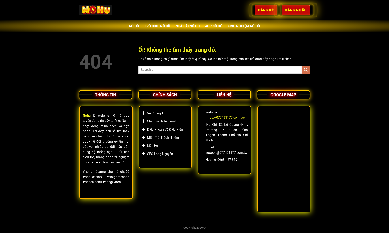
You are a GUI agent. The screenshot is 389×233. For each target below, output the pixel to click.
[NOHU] (95, 10)
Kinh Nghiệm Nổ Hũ (244, 26)
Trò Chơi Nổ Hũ (157, 26)
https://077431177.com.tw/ (225, 117)
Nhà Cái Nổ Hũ (188, 26)
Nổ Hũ (134, 26)
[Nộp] (306, 70)
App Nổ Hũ (213, 26)
